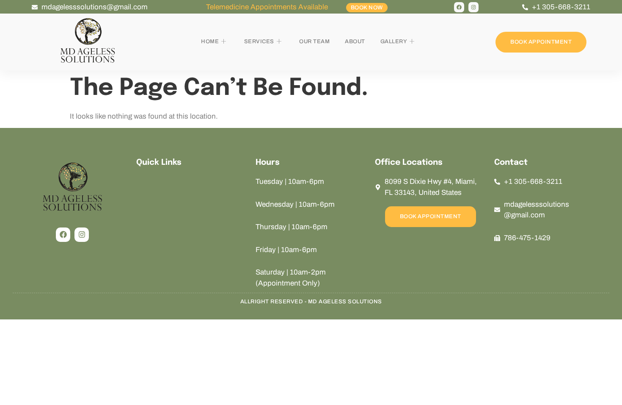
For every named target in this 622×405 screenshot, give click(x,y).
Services (259, 41)
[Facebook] (459, 7)
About (355, 41)
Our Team (314, 41)
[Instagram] (473, 7)
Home (210, 41)
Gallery (393, 41)
